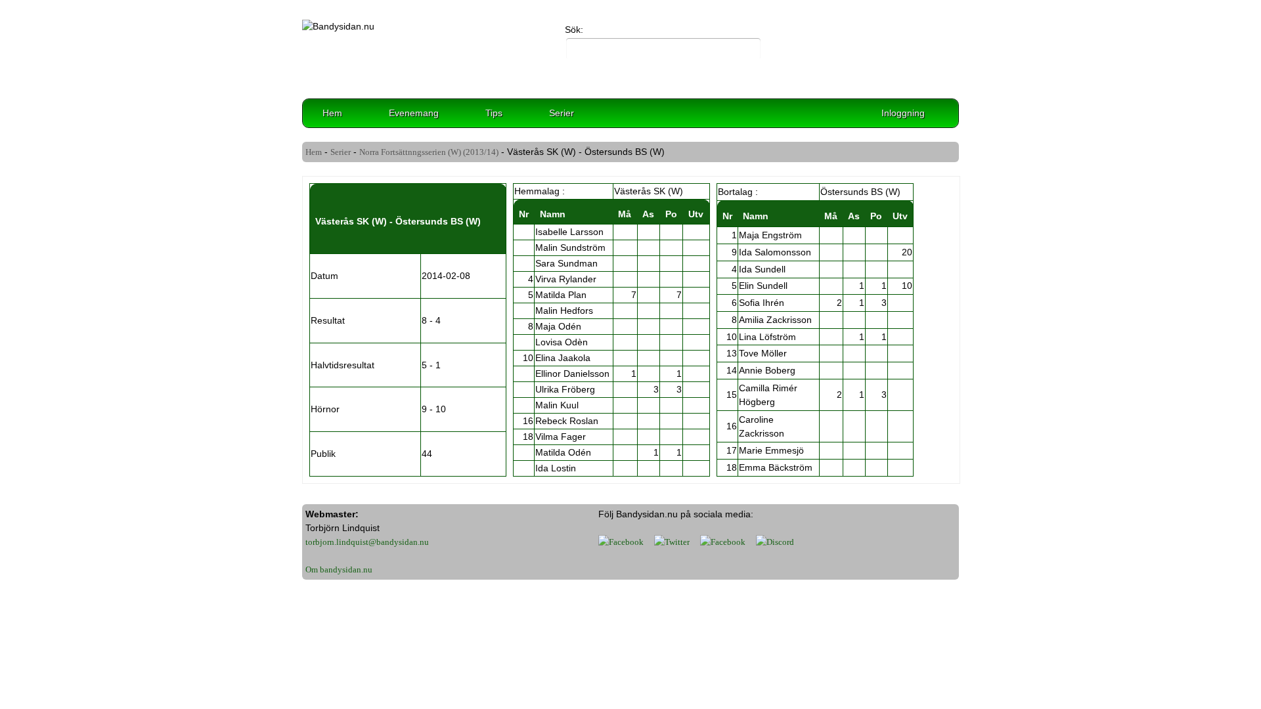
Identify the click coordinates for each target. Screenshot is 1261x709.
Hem (332, 113)
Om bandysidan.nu (338, 569)
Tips (493, 113)
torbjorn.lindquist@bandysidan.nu (367, 542)
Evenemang (414, 113)
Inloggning (903, 113)
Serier (561, 113)
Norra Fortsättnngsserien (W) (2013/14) (428, 152)
